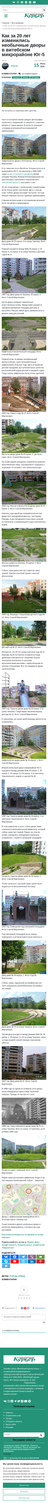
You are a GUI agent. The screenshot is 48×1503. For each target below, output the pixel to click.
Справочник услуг (13, 1416)
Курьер (14, 66)
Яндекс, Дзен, (33, 1242)
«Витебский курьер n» (11, 182)
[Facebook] (15, 1257)
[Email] (40, 1257)
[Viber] (32, 1257)
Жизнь (25, 77)
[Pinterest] (40, 1261)
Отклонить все (24, 1498)
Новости (9, 1413)
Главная (5, 23)
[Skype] (6, 1261)
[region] (24, 1481)
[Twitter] (6, 1266)
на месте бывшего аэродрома (20, 174)
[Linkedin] (32, 1261)
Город (13, 1276)
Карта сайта (11, 1424)
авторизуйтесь (40, 1308)
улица (22, 1276)
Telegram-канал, (25, 1245)
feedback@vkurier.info (13, 1383)
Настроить (24, 1492)
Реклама (9, 1427)
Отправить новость (14, 1421)
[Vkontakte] (6, 1257)
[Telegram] (23, 1257)
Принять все (24, 1485)
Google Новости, (9, 1245)
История (35, 77)
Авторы (16, 77)
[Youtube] (15, 1261)
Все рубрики (17, 23)
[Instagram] (23, 1261)
